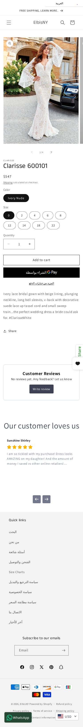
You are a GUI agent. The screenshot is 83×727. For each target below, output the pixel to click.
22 (53, 225)
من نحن (14, 542)
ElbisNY (24, 703)
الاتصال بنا (15, 612)
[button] (9, 23)
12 (9, 225)
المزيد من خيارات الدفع (41, 283)
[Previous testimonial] (37, 499)
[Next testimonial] (46, 499)
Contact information (44, 717)
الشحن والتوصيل (19, 562)
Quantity (8, 235)
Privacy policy (21, 710)
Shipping (8, 182)
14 (24, 225)
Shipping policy (65, 710)
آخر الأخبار (15, 622)
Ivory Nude (16, 198)
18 (38, 225)
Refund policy (64, 703)
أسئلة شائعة (17, 552)
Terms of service (42, 710)
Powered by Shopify (40, 703)
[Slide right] (51, 152)
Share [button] (12, 331)
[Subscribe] (63, 650)
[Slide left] (32, 152)
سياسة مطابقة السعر (22, 602)
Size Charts (17, 572)
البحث (13, 532)
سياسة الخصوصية (20, 592)
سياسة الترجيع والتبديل (23, 582)
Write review (41, 389)
